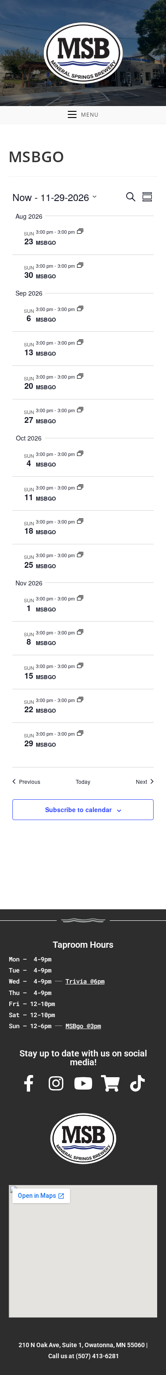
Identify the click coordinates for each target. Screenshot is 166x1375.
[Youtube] (83, 1083)
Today (83, 781)
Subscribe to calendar (78, 809)
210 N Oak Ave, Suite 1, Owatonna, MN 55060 (82, 1344)
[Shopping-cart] (110, 1083)
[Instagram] (55, 1083)
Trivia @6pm (85, 981)
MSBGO (46, 243)
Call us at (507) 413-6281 (83, 1356)
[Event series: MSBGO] (80, 231)
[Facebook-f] (28, 1083)
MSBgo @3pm (83, 1026)
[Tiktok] (137, 1083)
